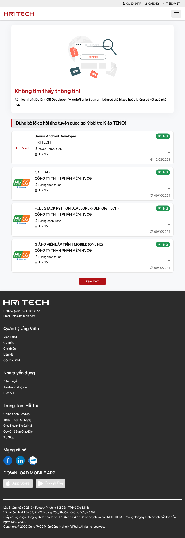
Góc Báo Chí (11, 360)
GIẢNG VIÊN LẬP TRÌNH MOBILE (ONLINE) (69, 244)
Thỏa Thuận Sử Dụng (17, 420)
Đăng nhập (133, 3)
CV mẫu (8, 342)
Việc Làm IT (11, 337)
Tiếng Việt (173, 3)
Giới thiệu (9, 348)
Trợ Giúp (8, 437)
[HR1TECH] (21, 148)
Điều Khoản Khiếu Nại (17, 425)
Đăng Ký (153, 3)
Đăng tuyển (10, 381)
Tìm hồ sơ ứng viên (15, 387)
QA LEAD (42, 172)
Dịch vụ (8, 393)
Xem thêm (92, 281)
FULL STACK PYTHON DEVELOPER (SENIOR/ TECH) (77, 208)
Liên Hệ (8, 354)
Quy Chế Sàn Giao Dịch (19, 431)
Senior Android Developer (55, 136)
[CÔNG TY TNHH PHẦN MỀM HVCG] (21, 184)
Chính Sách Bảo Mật (16, 414)
